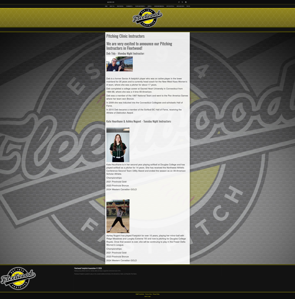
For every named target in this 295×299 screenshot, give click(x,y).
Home (106, 6)
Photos (188, 6)
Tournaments (129, 6)
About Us (112, 6)
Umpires (149, 6)
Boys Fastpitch (170, 6)
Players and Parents (140, 6)
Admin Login (148, 296)
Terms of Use (148, 294)
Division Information (158, 6)
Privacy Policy (156, 294)
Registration (120, 6)
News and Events (180, 6)
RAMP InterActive (140, 294)
